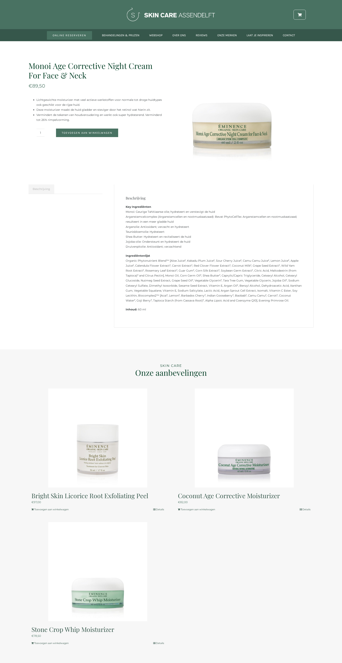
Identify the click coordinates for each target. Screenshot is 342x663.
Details (160, 509)
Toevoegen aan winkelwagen (87, 133)
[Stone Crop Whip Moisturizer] (97, 571)
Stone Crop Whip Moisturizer (72, 629)
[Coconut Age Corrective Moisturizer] (244, 437)
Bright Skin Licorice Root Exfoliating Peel (89, 495)
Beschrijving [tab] (41, 189)
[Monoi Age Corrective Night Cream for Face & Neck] (231, 114)
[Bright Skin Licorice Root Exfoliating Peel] (97, 437)
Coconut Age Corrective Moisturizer (229, 495)
